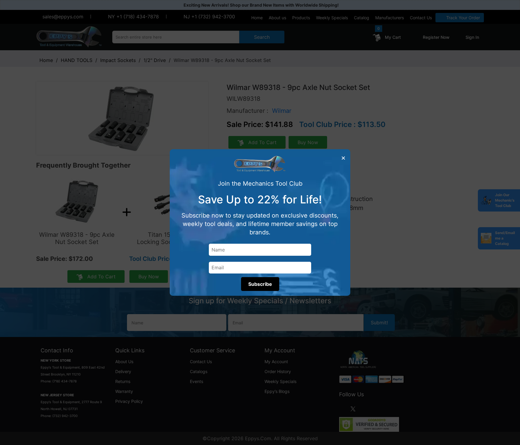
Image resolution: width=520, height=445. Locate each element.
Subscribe (260, 284)
